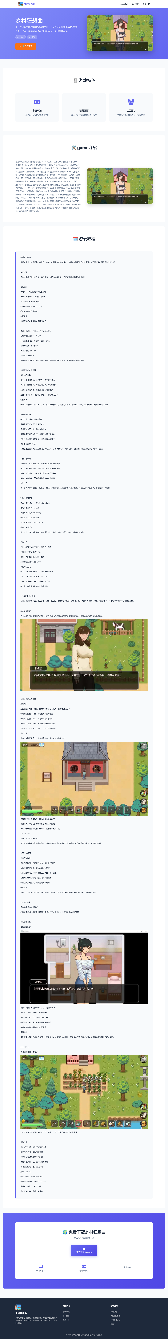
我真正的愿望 (115, 1316)
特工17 (113, 1324)
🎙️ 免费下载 (27, 46)
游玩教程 (135, 4)
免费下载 (146, 4)
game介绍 (123, 4)
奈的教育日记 (115, 1320)
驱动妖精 (114, 1312)
